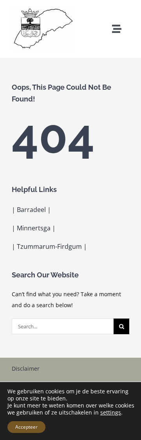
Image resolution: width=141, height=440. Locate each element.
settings (110, 412)
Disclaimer (26, 368)
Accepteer (26, 427)
